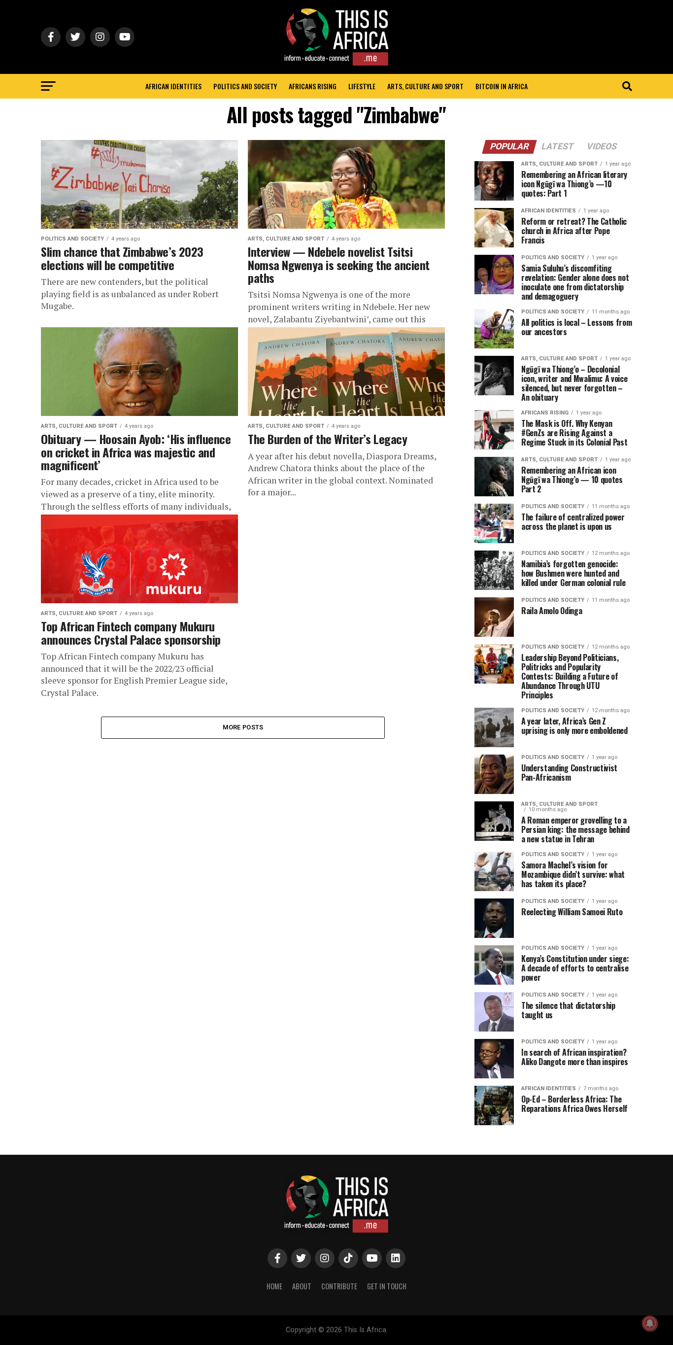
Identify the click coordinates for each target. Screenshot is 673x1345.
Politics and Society (245, 86)
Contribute (339, 1286)
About (301, 1286)
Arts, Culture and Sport (425, 86)
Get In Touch (386, 1286)
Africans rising (312, 86)
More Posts (243, 727)
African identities (173, 86)
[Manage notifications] (650, 1323)
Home (274, 1286)
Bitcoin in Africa (501, 86)
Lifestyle (361, 86)
